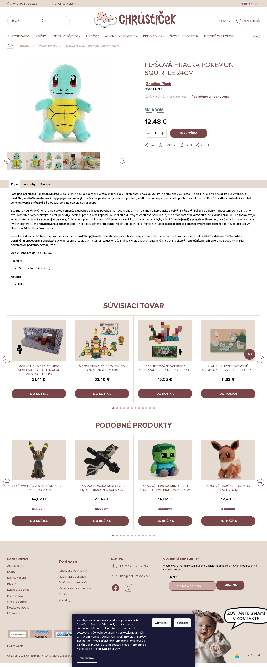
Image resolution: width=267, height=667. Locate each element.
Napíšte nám (67, 594)
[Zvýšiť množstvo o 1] (162, 133)
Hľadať (75, 20)
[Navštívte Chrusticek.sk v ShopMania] (65, 634)
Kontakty (64, 600)
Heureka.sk (15, 646)
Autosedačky (15, 566)
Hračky (11, 584)
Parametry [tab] (29, 184)
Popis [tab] (14, 184)
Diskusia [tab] (45, 184)
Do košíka (188, 133)
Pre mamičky (15, 595)
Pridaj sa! (230, 585)
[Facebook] (115, 588)
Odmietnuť (161, 623)
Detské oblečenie (18, 607)
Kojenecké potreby (19, 590)
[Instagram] (128, 588)
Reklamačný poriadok (72, 577)
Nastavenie (87, 658)
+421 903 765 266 (134, 566)
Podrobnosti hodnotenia (210, 97)
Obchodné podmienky (73, 570)
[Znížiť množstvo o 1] (148, 133)
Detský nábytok (17, 578)
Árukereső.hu (41, 637)
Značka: (158, 83)
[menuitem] (20, 36)
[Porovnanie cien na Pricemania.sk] (18, 634)
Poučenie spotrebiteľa (73, 582)
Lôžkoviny (13, 613)
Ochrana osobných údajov (75, 588)
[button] (113, 408)
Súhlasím (182, 623)
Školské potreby (17, 602)
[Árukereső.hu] (41, 632)
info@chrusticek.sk (134, 576)
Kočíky (11, 572)
